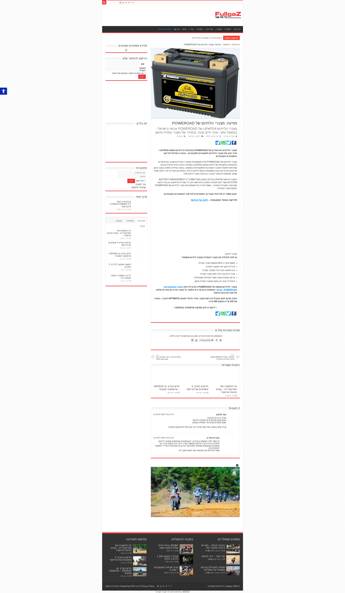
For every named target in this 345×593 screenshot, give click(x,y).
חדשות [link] (226, 44)
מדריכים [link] (210, 29)
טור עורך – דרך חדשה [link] (213, 556)
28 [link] (209, 559)
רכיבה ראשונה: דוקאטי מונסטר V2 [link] (121, 276)
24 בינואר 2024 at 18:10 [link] (163, 414)
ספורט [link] (200, 29)
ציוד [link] (192, 29)
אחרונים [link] (141, 221)
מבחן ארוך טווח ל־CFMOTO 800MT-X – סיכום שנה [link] (120, 204)
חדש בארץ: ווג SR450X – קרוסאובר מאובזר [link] (167, 388)
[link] (3, 91)
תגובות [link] (179, 136)
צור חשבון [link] (141, 184)
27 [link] (206, 573)
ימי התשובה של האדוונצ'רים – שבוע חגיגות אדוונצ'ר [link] (226, 389)
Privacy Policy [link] (148, 586)
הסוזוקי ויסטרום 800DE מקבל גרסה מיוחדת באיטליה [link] (222, 357)
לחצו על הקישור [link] (199, 200)
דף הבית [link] (237, 29)
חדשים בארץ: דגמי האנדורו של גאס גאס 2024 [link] (168, 357)
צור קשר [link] (176, 29)
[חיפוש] (104, 2)
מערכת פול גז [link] (229, 136)
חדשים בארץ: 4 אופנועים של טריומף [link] (197, 388)
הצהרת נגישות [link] (111, 586)
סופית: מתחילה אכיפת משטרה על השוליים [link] (213, 568)
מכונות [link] (228, 29)
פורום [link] (184, 29)
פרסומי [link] (191, 136)
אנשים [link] (219, 29)
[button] (237, 465)
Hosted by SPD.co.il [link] (129, 586)
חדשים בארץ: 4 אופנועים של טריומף (207, 38)
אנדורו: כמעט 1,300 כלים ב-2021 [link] (167, 557)
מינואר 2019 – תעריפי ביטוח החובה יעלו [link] (213, 546)
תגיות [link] (142, 226)
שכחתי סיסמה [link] (138, 187)
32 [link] (206, 551)
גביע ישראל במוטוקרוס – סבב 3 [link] (166, 568)
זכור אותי (140, 181)
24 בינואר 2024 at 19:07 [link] (163, 438)
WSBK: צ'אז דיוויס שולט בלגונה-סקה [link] (168, 546)
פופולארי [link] (130, 221)
